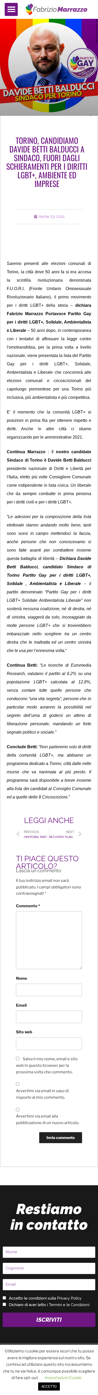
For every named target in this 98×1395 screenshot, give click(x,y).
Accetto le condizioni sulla (45, 1298)
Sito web (24, 1032)
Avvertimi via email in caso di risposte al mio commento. (42, 1094)
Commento (28, 906)
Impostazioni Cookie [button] (63, 1377)
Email (21, 1005)
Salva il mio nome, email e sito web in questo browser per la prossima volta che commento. (47, 1065)
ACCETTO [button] (49, 1386)
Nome (21, 978)
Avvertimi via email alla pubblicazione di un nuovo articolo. (47, 1119)
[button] (11, 9)
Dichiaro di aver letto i (49, 1304)
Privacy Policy (69, 1298)
